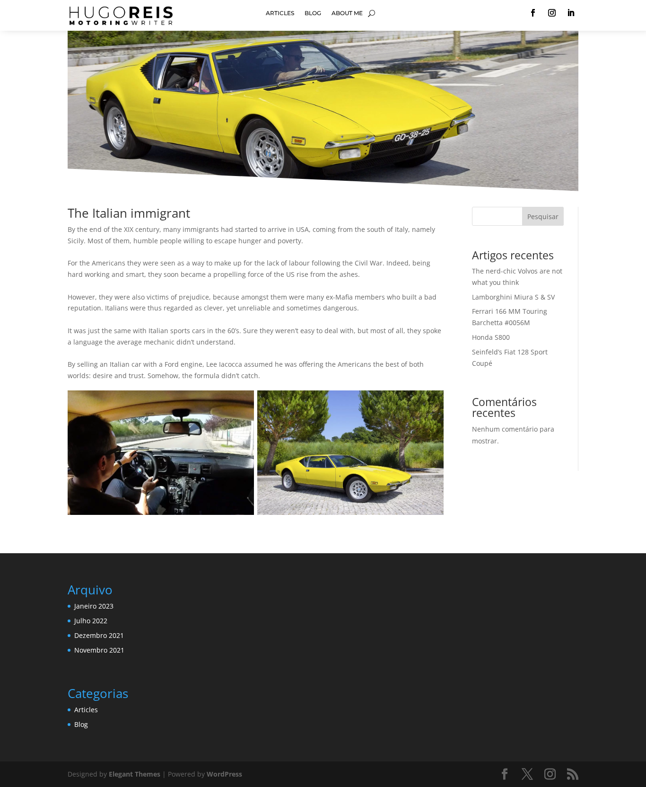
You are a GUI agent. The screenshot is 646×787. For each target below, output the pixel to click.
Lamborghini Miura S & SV (513, 296)
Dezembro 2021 (99, 635)
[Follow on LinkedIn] (570, 12)
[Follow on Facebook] (533, 12)
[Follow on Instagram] (551, 12)
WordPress (224, 773)
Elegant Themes (134, 773)
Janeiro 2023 (93, 605)
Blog (313, 13)
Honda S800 (491, 337)
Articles (280, 13)
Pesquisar (543, 216)
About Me (347, 13)
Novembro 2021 (99, 650)
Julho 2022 (90, 620)
